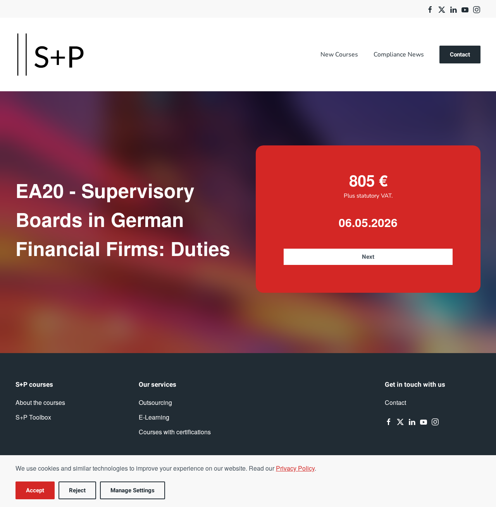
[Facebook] (430, 9)
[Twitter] (442, 9)
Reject (77, 490)
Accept (35, 490)
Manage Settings (132, 490)
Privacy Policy (295, 468)
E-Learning (154, 417)
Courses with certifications (175, 431)
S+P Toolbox (33, 417)
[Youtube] (465, 9)
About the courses (40, 402)
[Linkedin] (453, 9)
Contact (460, 54)
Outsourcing (155, 402)
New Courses (339, 54)
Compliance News (399, 54)
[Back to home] (50, 55)
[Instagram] (476, 9)
